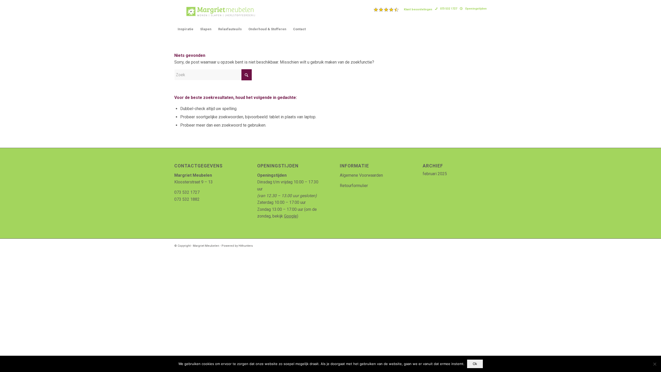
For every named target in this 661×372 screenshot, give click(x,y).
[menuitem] (403, 9)
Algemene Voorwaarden (361, 175)
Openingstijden (476, 8)
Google (290, 216)
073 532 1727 (448, 8)
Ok (475, 364)
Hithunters (246, 245)
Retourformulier (354, 185)
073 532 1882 (187, 199)
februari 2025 (435, 173)
